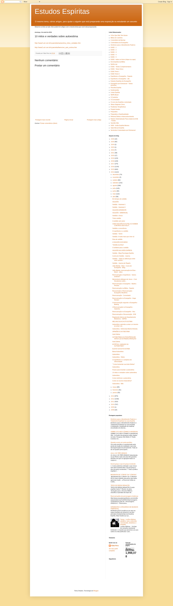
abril (114, 196)
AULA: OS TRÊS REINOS (119, 453)
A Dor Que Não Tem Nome (119, 35)
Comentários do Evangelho (119, 42)
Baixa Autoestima (117, 351)
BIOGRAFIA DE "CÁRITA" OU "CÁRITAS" (124, 475)
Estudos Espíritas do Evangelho (121, 81)
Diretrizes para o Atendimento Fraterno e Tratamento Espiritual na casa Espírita (124, 420)
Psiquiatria (114, 112)
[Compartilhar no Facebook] (66, 53)
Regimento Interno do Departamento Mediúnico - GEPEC (124, 318)
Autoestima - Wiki (117, 383)
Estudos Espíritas (62, 11)
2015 (113, 169)
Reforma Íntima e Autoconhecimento (122, 116)
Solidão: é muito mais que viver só (123, 236)
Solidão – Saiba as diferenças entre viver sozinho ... (123, 259)
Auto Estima (116, 334)
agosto (115, 185)
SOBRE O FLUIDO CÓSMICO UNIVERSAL (124, 432)
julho (114, 188)
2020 (113, 155)
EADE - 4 (114, 54)
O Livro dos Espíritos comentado (121, 102)
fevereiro (116, 390)
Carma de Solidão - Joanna (121, 256)
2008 (113, 410)
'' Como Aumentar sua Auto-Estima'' (123, 364)
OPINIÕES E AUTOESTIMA (121, 331)
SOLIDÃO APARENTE (119, 210)
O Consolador (115, 99)
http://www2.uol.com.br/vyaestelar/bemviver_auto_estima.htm (56, 47)
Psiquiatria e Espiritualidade (120, 114)
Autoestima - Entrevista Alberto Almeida (124, 329)
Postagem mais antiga (94, 120)
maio (114, 194)
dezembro (116, 174)
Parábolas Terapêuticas (118, 107)
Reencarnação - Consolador (121, 295)
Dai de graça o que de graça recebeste (123, 464)
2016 (113, 166)
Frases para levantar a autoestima (123, 370)
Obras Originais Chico (118, 104)
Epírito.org (114, 64)
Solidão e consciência (119, 228)
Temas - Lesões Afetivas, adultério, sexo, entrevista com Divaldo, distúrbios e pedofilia (128, 522)
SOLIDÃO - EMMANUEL (120, 213)
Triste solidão (116, 218)
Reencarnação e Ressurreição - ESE (124, 314)
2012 (113, 399)
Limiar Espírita (115, 92)
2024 (113, 144)
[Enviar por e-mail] (60, 53)
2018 (113, 161)
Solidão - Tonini (117, 234)
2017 (113, 164)
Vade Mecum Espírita (117, 128)
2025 (113, 142)
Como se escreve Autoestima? (122, 381)
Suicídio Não (115, 123)
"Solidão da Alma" (118, 245)
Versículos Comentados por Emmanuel (123, 130)
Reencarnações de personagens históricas (124, 496)
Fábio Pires (115, 545)
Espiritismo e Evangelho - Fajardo (121, 76)
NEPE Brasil (115, 95)
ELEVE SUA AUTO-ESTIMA (121, 349)
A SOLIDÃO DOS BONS (120, 242)
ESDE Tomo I (115, 71)
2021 (113, 153)
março (115, 387)
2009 (113, 407)
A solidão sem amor (118, 221)
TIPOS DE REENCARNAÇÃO (120, 485)
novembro (116, 177)
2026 (113, 139)
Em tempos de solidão (119, 199)
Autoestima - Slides (118, 357)
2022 (113, 150)
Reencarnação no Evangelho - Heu (123, 311)
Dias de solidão (117, 239)
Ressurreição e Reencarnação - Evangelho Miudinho (122, 291)
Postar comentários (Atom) (48, 123)
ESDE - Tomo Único (117, 69)
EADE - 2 (114, 50)
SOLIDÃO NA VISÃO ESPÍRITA (122, 250)
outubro (115, 180)
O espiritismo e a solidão (120, 231)
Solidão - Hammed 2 (119, 207)
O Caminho (114, 97)
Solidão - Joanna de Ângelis (121, 263)
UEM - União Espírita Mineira (120, 125)
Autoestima (116, 354)
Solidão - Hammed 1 (119, 204)
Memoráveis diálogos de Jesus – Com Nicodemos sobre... (124, 280)
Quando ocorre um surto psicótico (121, 442)
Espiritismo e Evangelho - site (120, 79)
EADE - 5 (114, 57)
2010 (113, 404)
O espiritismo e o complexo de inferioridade (122, 360)
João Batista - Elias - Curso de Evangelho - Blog (122, 266)
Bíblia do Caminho (117, 38)
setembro (116, 183)
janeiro (115, 392)
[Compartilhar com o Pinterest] (69, 53)
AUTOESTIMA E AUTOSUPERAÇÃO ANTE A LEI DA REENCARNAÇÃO (124, 338)
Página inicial (68, 120)
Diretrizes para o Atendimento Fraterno (123, 45)
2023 (113, 147)
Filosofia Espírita (116, 87)
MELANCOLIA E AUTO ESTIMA (122, 321)
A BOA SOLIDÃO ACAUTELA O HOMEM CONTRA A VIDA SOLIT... (125, 224)
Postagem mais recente (42, 120)
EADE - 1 (114, 47)
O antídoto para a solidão (120, 247)
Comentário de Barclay (118, 40)
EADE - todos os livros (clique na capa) (123, 59)
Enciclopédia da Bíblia (118, 62)
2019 (113, 158)
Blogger (95, 591)
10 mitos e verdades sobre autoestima (124, 372)
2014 (113, 172)
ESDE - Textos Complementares (121, 67)
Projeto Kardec (115, 109)
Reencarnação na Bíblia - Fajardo (123, 288)
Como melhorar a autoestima (121, 378)
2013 (113, 396)
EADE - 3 (114, 52)
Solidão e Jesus (117, 215)
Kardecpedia (115, 90)
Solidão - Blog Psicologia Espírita (123, 253)
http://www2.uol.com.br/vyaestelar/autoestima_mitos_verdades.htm (58, 43)
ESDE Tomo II (115, 74)
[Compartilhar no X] (64, 53)
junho (115, 191)
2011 (113, 401)
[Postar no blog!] (62, 53)
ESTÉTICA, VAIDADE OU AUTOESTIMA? (120, 345)
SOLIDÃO (115, 202)
